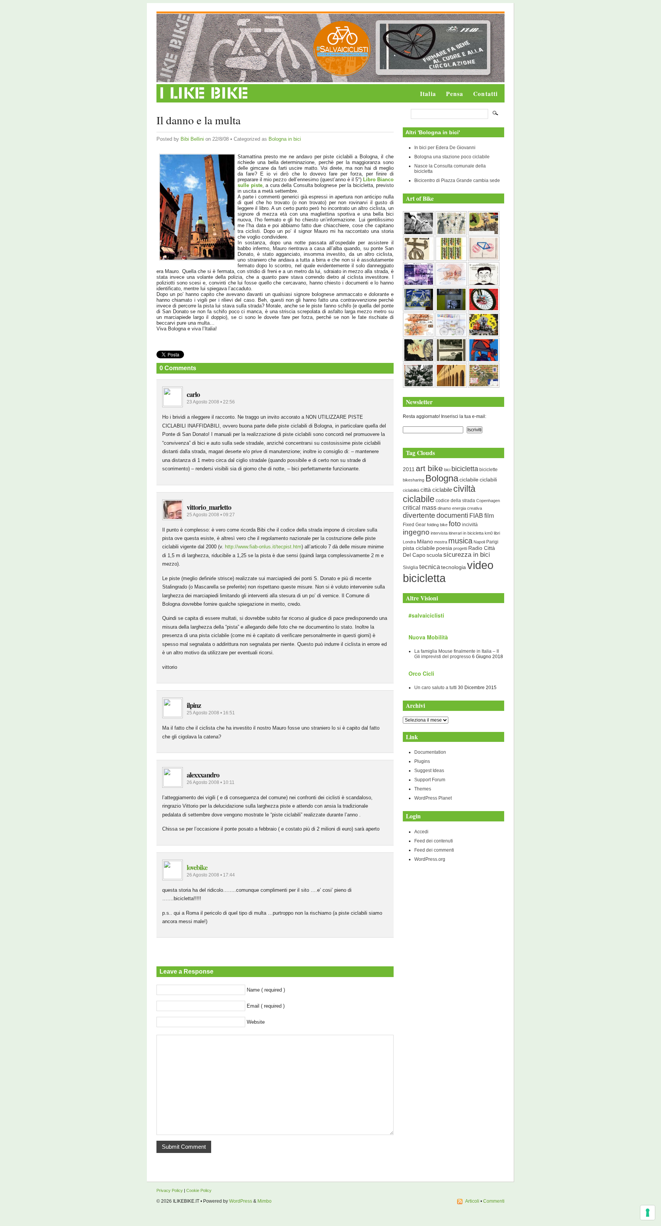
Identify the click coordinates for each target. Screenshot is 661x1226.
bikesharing (413, 480)
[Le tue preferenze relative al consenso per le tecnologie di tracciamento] (647, 1212)
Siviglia (410, 567)
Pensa (454, 93)
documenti (452, 515)
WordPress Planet (433, 798)
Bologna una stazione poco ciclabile (452, 156)
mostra (440, 542)
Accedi (421, 831)
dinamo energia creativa (460, 508)
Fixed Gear (414, 524)
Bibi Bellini (192, 139)
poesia (444, 548)
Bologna (441, 478)
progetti (460, 548)
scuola (434, 555)
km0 (489, 533)
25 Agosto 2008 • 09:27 (211, 514)
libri (497, 533)
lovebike (197, 867)
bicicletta (464, 469)
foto (455, 524)
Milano (425, 542)
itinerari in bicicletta (466, 533)
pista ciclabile (419, 548)
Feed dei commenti (434, 850)
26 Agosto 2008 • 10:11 (210, 782)
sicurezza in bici (466, 554)
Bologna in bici (285, 139)
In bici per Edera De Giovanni (444, 147)
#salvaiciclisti (426, 615)
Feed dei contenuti (433, 841)
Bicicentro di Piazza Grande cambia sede (457, 180)
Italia (428, 93)
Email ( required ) (266, 1006)
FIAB (476, 515)
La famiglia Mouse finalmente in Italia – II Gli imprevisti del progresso (456, 654)
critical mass (419, 507)
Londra (409, 542)
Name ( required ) (266, 990)
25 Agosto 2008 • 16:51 (211, 712)
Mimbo (264, 1201)
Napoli (479, 542)
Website (256, 1022)
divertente (419, 515)
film (489, 515)
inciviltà (470, 524)
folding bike (437, 524)
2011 (409, 469)
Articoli (472, 1201)
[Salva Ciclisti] (342, 74)
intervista (439, 533)
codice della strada (455, 500)
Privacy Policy (169, 1190)
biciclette (488, 469)
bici (447, 469)
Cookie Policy (199, 1190)
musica (460, 541)
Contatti (485, 93)
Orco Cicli (421, 673)
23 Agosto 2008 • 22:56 (211, 402)
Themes (422, 789)
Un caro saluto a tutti (435, 687)
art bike (429, 468)
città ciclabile (436, 489)
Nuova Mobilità (428, 637)
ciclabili (488, 480)
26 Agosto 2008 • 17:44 (211, 875)
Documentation (430, 752)
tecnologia (453, 567)
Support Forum (429, 779)
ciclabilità (411, 490)
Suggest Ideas (429, 770)
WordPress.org (429, 859)
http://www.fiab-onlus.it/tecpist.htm (263, 547)
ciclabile (469, 479)
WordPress (240, 1201)
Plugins (422, 761)
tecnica (429, 567)
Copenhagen (488, 500)
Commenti (494, 1201)
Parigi (492, 542)
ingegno (416, 532)
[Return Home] (204, 99)
